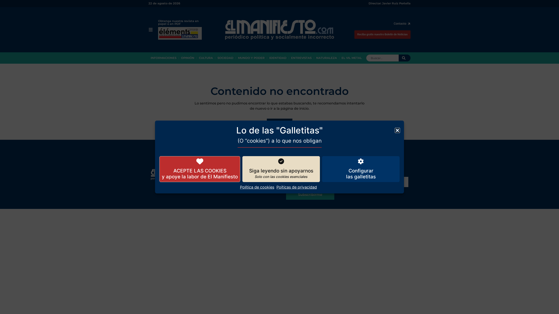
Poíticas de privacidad (296, 187)
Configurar (361, 171)
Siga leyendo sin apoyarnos (281, 171)
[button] (397, 130)
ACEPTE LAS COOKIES (199, 171)
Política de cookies (257, 187)
